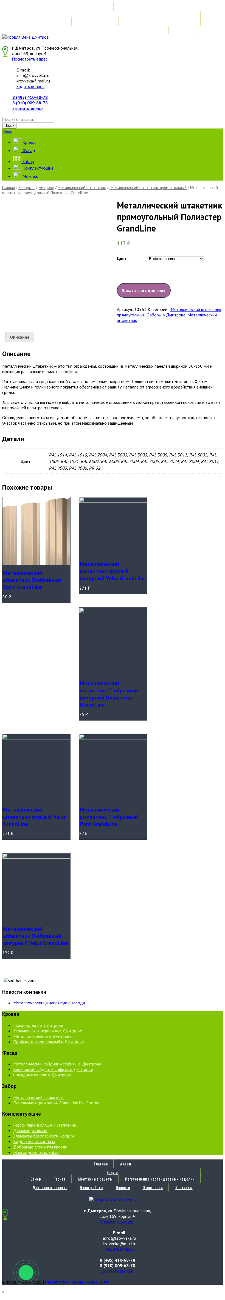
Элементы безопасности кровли (43, 1136)
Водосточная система (34, 1141)
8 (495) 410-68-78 (30, 97)
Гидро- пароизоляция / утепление (44, 1125)
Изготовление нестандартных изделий (160, 21)
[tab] (19, 337)
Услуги (112, 15)
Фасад (28, 150)
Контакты (184, 30)
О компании (153, 30)
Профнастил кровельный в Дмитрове (48, 1041)
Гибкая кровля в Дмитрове (38, 1025)
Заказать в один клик (143, 290)
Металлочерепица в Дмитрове (42, 1036)
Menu (7, 131)
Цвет (122, 258)
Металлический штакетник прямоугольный (148, 187)
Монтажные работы (95, 21)
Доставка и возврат (50, 30)
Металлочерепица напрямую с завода (49, 1002)
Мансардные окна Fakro (36, 1152)
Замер (35, 21)
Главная (101, 6)
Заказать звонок (27, 108)
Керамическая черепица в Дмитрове (47, 1030)
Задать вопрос (30, 86)
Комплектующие (37, 168)
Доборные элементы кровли (40, 1147)
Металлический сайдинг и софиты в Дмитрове (57, 1064)
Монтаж (29, 176)
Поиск (9, 126)
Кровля (28, 142)
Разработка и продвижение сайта (77, 1282)
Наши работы (91, 30)
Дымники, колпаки (30, 1130)
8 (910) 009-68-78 (30, 102)
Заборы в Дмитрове (36, 187)
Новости (123, 30)
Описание (20, 337)
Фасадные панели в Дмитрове (42, 1075)
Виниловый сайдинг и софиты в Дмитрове (53, 1069)
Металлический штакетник (82, 187)
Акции (125, 6)
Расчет (60, 21)
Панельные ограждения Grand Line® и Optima (56, 1102)
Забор (27, 161)
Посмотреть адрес (29, 59)
